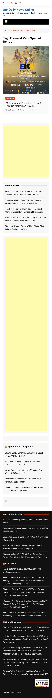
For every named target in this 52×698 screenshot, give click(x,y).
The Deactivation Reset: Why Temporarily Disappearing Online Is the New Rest (23, 201)
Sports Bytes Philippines (20, 446)
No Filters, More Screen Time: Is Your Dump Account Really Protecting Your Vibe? (24, 193)
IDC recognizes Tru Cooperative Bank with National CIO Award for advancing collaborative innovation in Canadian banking (25, 662)
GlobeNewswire (13, 622)
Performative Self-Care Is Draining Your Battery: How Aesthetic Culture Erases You (25, 219)
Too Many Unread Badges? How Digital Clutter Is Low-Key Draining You (25, 227)
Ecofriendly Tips (13, 514)
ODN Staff (11, 110)
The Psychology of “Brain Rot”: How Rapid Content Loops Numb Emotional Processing (24, 210)
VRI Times (10, 563)
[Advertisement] (26, 151)
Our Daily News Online (18, 9)
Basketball (10, 98)
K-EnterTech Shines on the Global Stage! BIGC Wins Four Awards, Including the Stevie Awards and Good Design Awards (25, 639)
